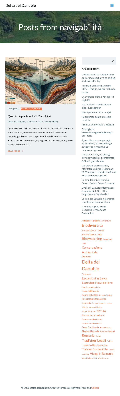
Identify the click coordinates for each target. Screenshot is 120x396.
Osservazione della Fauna (92, 323)
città (84, 243)
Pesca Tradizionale (90, 327)
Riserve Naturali (107, 331)
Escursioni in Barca (94, 278)
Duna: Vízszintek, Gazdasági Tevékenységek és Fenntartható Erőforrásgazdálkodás (98, 158)
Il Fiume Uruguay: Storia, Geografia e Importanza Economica (94, 210)
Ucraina (85, 354)
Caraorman (107, 239)
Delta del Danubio (31, 109)
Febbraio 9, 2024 (35, 121)
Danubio (86, 256)
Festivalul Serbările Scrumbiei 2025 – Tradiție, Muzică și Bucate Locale (98, 89)
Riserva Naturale (90, 331)
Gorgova (95, 303)
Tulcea (109, 341)
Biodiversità (92, 225)
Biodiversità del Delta (92, 234)
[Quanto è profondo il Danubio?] (40, 80)
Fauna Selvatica (90, 294)
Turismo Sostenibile (95, 349)
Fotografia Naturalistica (94, 298)
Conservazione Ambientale (92, 250)
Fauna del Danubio (90, 291)
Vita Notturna (103, 358)
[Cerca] (112, 61)
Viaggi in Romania (101, 353)
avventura (106, 220)
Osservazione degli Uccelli (92, 319)
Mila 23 (85, 307)
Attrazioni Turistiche (91, 220)
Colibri (95, 387)
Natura (101, 311)
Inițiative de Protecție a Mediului (98, 124)
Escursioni (86, 274)
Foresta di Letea (105, 295)
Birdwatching (92, 239)
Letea (109, 303)
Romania (88, 335)
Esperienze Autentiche (91, 287)
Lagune (103, 303)
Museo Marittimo (88, 311)
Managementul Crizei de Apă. (96, 112)
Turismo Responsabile (95, 345)
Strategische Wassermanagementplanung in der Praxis (97, 132)
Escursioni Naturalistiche (97, 282)
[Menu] (112, 5)
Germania (86, 303)
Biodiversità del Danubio (93, 230)
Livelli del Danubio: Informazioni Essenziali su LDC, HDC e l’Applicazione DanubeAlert (98, 191)
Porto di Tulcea (105, 327)
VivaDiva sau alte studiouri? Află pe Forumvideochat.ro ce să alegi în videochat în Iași (98, 78)
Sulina (98, 336)
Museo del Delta (95, 307)
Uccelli (112, 349)
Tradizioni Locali (94, 340)
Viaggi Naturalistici (89, 358)
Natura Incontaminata (93, 315)
